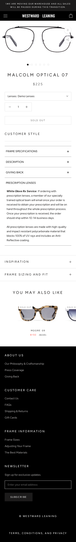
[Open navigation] (5, 16)
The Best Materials (16, 452)
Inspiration (17, 261)
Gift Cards (11, 417)
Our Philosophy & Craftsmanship (24, 363)
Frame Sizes (12, 439)
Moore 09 (38, 330)
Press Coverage (14, 370)
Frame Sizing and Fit (26, 274)
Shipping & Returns (16, 411)
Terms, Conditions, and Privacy (38, 533)
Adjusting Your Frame (18, 446)
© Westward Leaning (38, 516)
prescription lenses (21, 183)
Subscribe (18, 497)
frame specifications (37, 151)
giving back (37, 172)
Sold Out (38, 120)
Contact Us (12, 398)
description (37, 161)
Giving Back (12, 376)
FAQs (8, 404)
